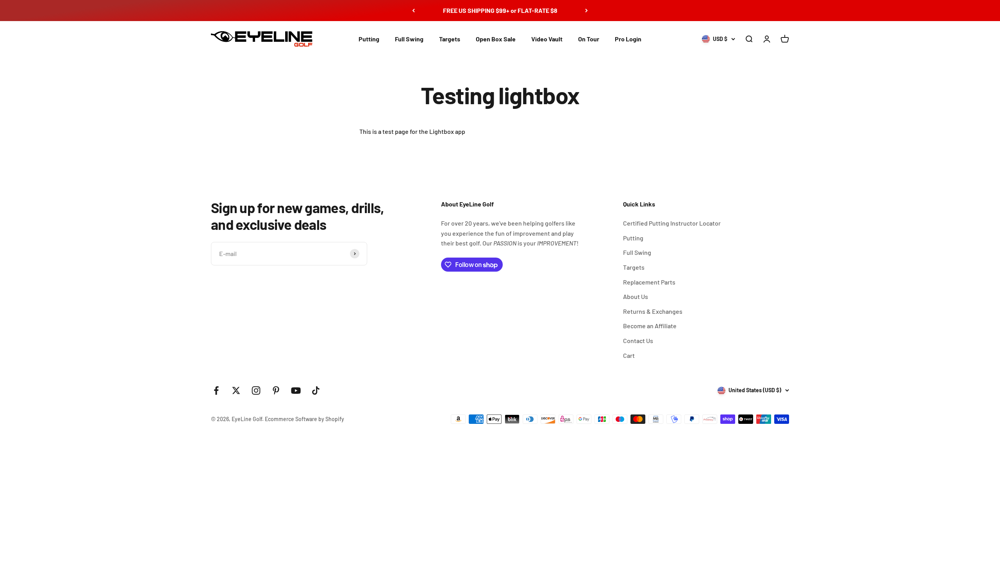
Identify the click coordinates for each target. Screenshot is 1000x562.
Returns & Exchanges (652, 311)
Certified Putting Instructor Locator (672, 223)
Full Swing (409, 39)
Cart (629, 355)
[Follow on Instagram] (256, 390)
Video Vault (546, 39)
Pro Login (628, 39)
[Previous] (413, 10)
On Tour (588, 39)
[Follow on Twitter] (236, 390)
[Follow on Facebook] (216, 390)
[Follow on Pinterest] (276, 390)
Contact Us (638, 340)
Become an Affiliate (650, 325)
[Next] (586, 10)
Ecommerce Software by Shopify (304, 419)
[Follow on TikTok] (316, 390)
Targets (449, 39)
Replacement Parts (649, 282)
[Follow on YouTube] (296, 390)
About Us (635, 296)
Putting (369, 39)
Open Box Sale (496, 39)
